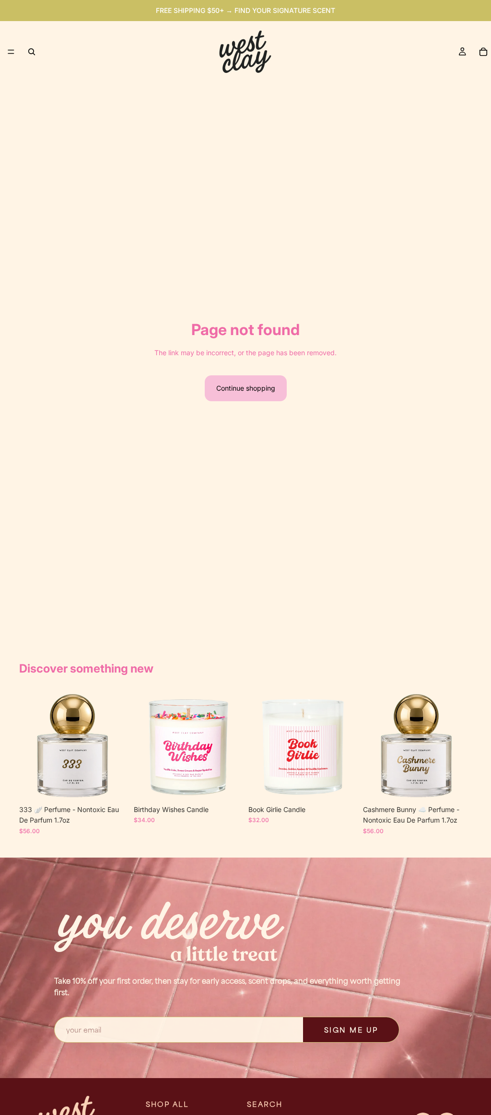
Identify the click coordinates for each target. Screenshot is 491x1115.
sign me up (351, 1029)
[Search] (31, 51)
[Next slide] (117, 746)
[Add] (113, 785)
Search (264, 1104)
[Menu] (11, 52)
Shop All (167, 1104)
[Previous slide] (29, 746)
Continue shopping (245, 388)
